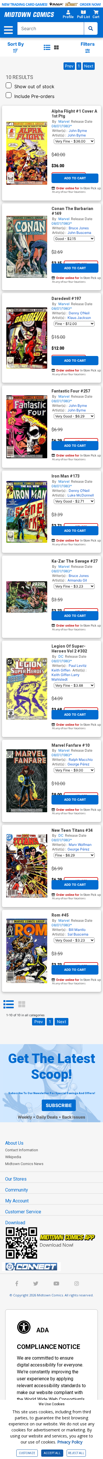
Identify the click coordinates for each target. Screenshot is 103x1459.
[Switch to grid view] (56, 47)
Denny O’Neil (79, 313)
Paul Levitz (78, 665)
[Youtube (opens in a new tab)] (56, 1284)
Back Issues (73, 1117)
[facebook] (17, 1284)
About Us (14, 1143)
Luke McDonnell (81, 495)
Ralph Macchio (81, 759)
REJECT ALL (76, 1453)
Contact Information (21, 1150)
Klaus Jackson (79, 317)
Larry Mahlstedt (66, 677)
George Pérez (79, 764)
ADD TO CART (75, 178)
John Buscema (79, 232)
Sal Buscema (78, 934)
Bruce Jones (79, 228)
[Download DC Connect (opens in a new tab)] (54, 1267)
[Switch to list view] (47, 47)
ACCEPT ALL (52, 1453)
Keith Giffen (61, 670)
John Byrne (78, 130)
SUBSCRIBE (59, 1105)
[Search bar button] (91, 28)
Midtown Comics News (24, 1164)
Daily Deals (47, 1117)
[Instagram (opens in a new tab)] (77, 1284)
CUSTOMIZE (27, 1453)
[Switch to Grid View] (22, 1004)
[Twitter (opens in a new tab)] (35, 1284)
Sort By (15, 44)
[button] (68, 15)
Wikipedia (13, 1157)
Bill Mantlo (77, 929)
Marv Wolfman (80, 844)
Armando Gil (77, 580)
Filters (88, 44)
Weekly (25, 1117)
